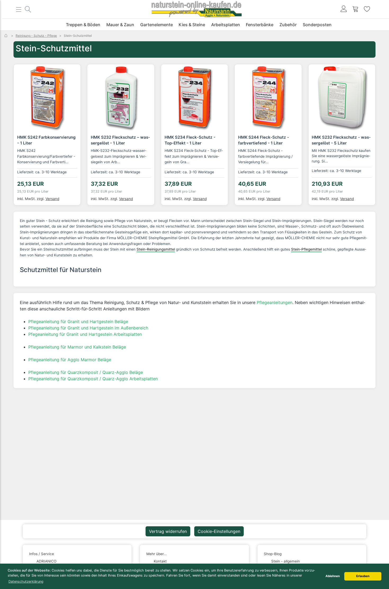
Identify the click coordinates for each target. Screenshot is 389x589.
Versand (52, 199)
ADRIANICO (46, 561)
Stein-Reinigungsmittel (156, 249)
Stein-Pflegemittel (306, 249)
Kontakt (160, 561)
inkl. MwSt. (31, 199)
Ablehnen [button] (332, 576)
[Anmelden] (344, 9)
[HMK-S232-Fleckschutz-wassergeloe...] (120, 97)
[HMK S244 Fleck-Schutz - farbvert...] (268, 97)
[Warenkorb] (355, 9)
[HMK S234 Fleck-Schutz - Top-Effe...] (194, 97)
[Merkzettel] (367, 9)
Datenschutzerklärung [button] (25, 581)
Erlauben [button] (362, 576)
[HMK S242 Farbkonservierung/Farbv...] (47, 97)
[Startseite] (6, 36)
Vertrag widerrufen (168, 531)
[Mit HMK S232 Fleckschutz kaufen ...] (342, 97)
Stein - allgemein (285, 561)
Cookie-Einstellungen (219, 531)
